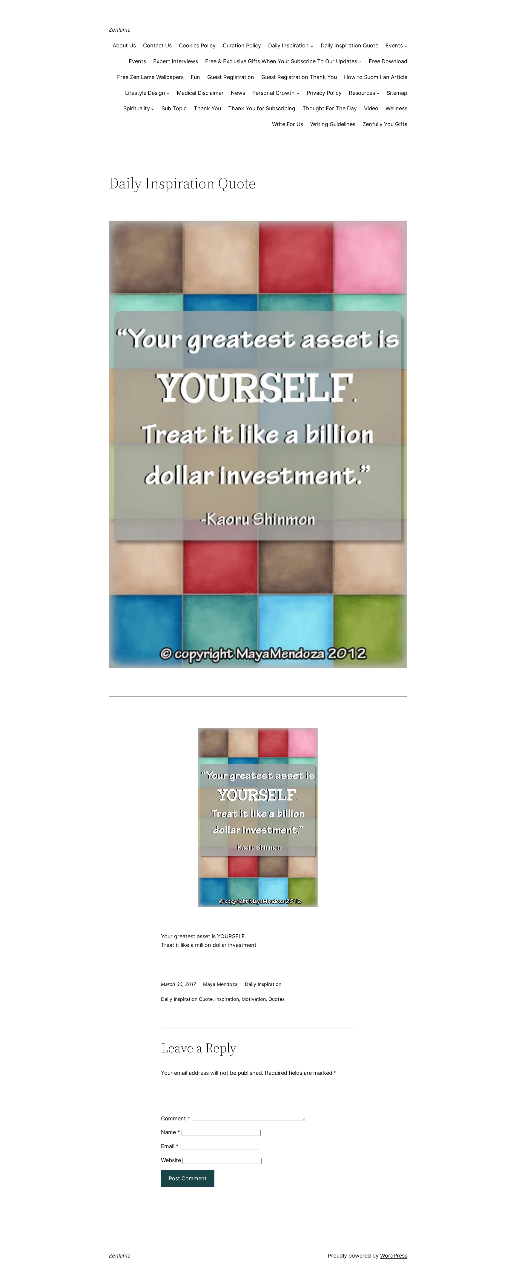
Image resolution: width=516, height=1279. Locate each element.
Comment (175, 1118)
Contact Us (157, 45)
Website (171, 1160)
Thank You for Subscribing (261, 108)
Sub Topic (174, 108)
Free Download (388, 61)
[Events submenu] (405, 45)
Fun (195, 77)
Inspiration (227, 999)
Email (170, 1146)
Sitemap (397, 93)
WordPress (393, 1255)
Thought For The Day (329, 108)
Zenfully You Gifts (385, 124)
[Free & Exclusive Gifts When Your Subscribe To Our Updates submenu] (360, 61)
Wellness (396, 108)
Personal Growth (273, 93)
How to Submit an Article (375, 77)
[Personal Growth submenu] (298, 93)
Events (394, 45)
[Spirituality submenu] (152, 108)
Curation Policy (242, 45)
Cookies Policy (197, 45)
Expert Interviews (175, 61)
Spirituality (136, 108)
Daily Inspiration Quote (349, 45)
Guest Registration (230, 77)
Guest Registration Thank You (299, 77)
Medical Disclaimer (200, 93)
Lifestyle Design (145, 93)
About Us (124, 45)
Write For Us (287, 124)
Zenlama (119, 30)
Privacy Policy (324, 93)
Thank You (207, 108)
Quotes (276, 999)
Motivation (254, 999)
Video (371, 108)
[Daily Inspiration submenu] (312, 45)
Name (170, 1132)
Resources (362, 93)
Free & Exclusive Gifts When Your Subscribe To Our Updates (281, 61)
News (238, 93)
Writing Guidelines (332, 124)
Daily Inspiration (288, 45)
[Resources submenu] (378, 93)
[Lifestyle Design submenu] (168, 93)
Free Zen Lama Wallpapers (150, 77)
